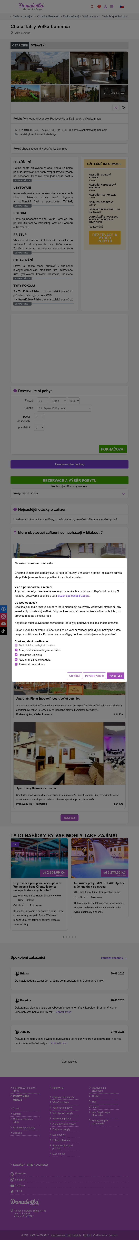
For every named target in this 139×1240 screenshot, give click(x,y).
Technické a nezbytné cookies (37, 645)
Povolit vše (115, 676)
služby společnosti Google (73, 596)
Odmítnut (74, 676)
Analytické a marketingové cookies (40, 650)
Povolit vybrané (94, 676)
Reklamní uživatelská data (35, 659)
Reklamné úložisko (30, 655)
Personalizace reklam (32, 664)
